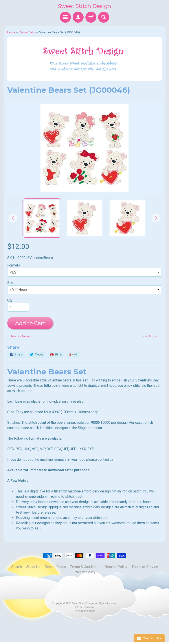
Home (11, 32)
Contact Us (151, 638)
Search (16, 567)
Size (10, 283)
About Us (33, 567)
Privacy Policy (84, 572)
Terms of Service (145, 567)
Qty (10, 300)
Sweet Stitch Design (84, 6)
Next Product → (152, 336)
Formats (13, 265)
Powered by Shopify (84, 610)
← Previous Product (19, 336)
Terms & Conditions (85, 567)
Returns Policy (116, 567)
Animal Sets (27, 32)
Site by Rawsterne (84, 607)
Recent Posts (55, 567)
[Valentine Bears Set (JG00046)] (41, 218)
